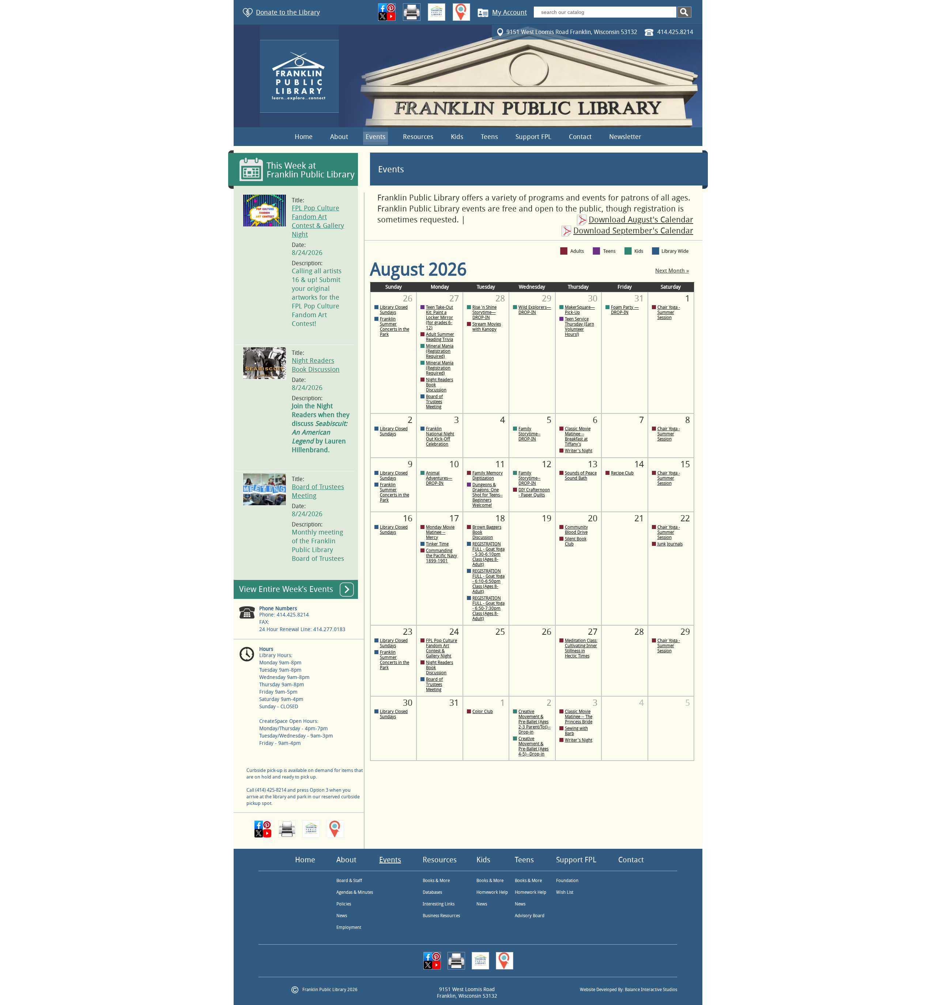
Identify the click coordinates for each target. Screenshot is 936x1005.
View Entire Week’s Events (286, 589)
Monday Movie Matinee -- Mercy (440, 532)
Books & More (436, 880)
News (341, 916)
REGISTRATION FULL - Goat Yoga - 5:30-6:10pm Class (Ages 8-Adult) (488, 554)
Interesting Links (438, 904)
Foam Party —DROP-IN (625, 310)
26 (546, 632)
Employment (348, 927)
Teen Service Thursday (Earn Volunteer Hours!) (579, 326)
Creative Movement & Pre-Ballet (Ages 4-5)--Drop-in (533, 746)
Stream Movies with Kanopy (486, 327)
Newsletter (625, 137)
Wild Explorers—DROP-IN (534, 310)
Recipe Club (622, 473)
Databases (432, 892)
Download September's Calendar (633, 231)
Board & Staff (349, 880)
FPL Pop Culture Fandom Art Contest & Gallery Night (441, 648)
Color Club (482, 711)
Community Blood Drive (576, 530)
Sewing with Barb (576, 731)
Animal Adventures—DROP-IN (439, 478)
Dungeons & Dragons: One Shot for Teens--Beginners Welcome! (487, 495)
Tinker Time (437, 544)
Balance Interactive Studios (651, 989)
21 (639, 518)
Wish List (564, 892)
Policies (343, 904)
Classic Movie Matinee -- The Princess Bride (578, 716)
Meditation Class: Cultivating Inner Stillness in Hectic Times (581, 648)
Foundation (567, 880)
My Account (509, 12)
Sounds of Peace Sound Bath (581, 475)
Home (304, 137)
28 (639, 632)
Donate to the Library (288, 12)
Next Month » (672, 271)
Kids (457, 137)
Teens (489, 137)
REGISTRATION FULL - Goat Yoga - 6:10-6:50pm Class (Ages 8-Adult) (488, 581)
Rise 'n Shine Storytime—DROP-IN (484, 312)
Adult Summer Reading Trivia (440, 337)
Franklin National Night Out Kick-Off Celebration (440, 436)
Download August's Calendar (641, 220)
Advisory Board (529, 916)
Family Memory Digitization (487, 475)
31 (454, 703)
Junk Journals (670, 544)
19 (546, 518)
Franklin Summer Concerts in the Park (394, 326)
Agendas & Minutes (354, 892)
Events (375, 137)
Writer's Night (578, 450)
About (339, 137)
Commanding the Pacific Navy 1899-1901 (441, 555)
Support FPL (533, 137)
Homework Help (492, 892)
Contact (580, 137)
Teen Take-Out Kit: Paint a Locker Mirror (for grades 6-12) (439, 317)
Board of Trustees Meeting (434, 401)
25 (500, 632)
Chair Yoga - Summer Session (668, 312)
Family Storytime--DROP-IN (529, 434)
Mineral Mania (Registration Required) (439, 351)
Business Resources (441, 916)
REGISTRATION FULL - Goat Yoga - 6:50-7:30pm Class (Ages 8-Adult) (488, 608)
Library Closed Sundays (394, 310)
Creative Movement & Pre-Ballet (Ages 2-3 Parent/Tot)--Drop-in (534, 722)
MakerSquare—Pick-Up (580, 310)
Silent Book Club (575, 541)
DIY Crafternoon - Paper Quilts (534, 492)
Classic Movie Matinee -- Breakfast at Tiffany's (577, 436)
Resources (418, 137)
